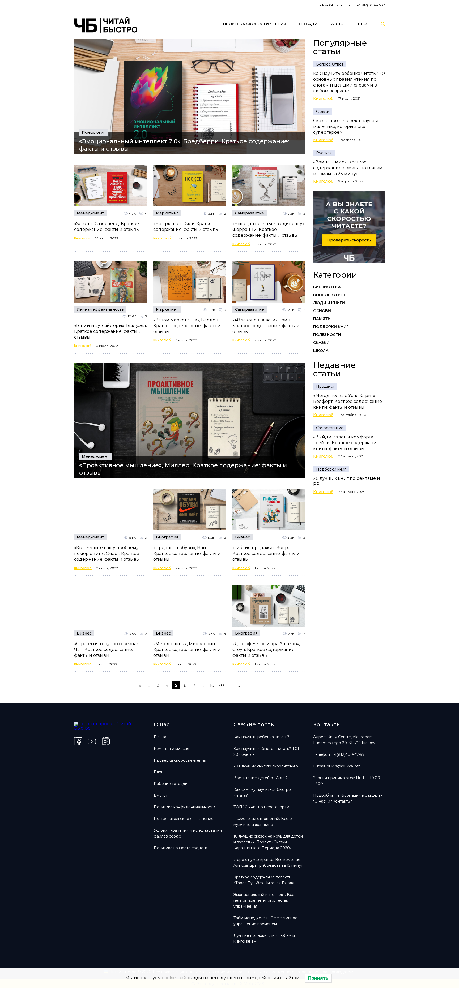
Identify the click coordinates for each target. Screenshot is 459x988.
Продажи (325, 386)
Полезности (327, 334)
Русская (324, 152)
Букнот (161, 795)
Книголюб (83, 238)
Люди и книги (329, 302)
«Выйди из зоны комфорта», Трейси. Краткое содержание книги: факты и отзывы (346, 442)
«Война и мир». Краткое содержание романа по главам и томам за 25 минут (347, 167)
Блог (158, 772)
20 (221, 685)
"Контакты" (341, 801)
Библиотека (327, 286)
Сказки (322, 111)
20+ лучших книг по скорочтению (265, 766)
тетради (307, 23)
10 (212, 685)
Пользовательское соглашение (184, 818)
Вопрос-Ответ (329, 64)
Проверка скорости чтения (180, 760)
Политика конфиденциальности (184, 807)
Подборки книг (330, 326)
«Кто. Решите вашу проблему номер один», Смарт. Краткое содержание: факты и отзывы (107, 553)
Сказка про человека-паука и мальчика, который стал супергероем (346, 126)
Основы (322, 310)
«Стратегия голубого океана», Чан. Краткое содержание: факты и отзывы (106, 649)
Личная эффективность (100, 309)
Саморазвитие (249, 213)
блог (363, 23)
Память (321, 318)
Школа (321, 350)
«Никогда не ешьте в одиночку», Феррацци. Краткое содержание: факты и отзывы (268, 229)
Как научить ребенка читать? (261, 737)
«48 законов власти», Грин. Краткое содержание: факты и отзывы (266, 325)
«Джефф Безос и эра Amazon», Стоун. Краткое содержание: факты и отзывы (266, 649)
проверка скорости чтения (254, 23)
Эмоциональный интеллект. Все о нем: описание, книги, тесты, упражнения (265, 900)
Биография (167, 537)
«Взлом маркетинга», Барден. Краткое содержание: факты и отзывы (187, 325)
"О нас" (320, 801)
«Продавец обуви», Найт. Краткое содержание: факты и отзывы (187, 553)
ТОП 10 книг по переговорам (261, 807)
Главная (161, 737)
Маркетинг (167, 213)
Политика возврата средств (180, 847)
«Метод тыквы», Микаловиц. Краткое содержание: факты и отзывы (187, 649)
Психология (93, 132)
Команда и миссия (171, 748)
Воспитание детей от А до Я (261, 777)
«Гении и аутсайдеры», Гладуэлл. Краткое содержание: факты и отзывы (110, 331)
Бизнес (242, 537)
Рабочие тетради (171, 783)
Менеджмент (90, 213)
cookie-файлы (177, 977)
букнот (337, 23)
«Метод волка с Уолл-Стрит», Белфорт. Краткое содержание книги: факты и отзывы (347, 401)
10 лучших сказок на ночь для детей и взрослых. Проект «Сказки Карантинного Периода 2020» (268, 842)
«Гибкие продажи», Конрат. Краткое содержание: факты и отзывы (266, 553)
